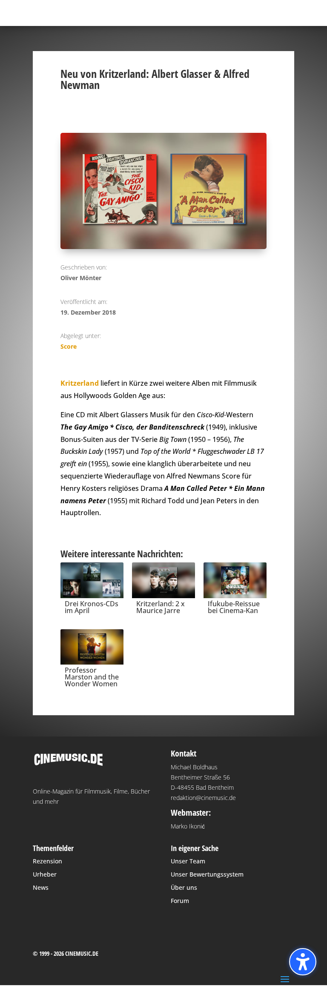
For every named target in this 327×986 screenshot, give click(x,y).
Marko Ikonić (188, 826)
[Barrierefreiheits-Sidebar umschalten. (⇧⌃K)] (302, 961)
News (41, 887)
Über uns (184, 887)
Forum (180, 901)
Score (68, 346)
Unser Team (188, 861)
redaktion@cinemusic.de (203, 798)
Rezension (47, 861)
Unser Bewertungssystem (207, 874)
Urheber (45, 874)
